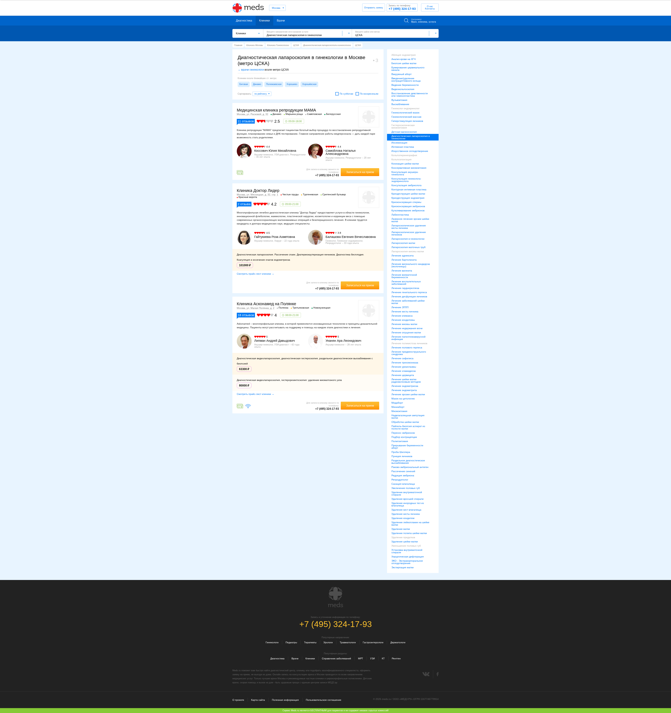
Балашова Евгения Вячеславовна (351, 237)
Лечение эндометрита (404, 390)
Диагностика (244, 20)
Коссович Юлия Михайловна (275, 150)
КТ (383, 658)
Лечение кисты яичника (404, 311)
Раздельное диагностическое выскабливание (408, 461)
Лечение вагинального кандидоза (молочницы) (410, 265)
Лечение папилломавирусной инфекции (408, 338)
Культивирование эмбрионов (407, 210)
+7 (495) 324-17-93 (402, 7)
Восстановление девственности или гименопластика (409, 94)
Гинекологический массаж (406, 116)
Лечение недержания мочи (407, 328)
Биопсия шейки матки (403, 63)
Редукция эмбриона (402, 475)
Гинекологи (272, 642)
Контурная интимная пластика (408, 189)
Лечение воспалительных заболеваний (406, 282)
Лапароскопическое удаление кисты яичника (408, 226)
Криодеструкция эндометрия (407, 197)
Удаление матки (400, 529)
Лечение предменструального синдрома (408, 353)
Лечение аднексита (402, 255)
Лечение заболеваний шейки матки (408, 301)
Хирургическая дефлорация (407, 556)
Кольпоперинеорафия (404, 155)
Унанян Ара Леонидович (343, 340)
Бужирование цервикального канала (407, 68)
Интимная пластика (402, 146)
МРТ (360, 658)
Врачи (281, 20)
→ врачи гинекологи (251, 69)
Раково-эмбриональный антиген (409, 467)
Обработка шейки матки (405, 422)
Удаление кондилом (402, 518)
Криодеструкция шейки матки (408, 193)
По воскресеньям (369, 93)
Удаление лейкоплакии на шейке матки (410, 523)
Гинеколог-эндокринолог (405, 108)
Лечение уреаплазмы (403, 366)
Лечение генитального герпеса (409, 292)
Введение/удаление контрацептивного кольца (406, 79)
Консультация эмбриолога (406, 185)
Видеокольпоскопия (402, 89)
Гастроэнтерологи (373, 642)
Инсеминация (399, 142)
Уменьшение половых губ (406, 545)
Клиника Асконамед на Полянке (266, 304)
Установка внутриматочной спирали (406, 551)
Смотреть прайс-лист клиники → (255, 273)
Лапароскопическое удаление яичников (408, 233)
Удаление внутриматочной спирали (406, 493)
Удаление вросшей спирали (407, 498)
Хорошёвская (309, 84)
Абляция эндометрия (403, 54)
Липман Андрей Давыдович (274, 340)
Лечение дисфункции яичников (409, 296)
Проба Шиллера (400, 452)
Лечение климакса (402, 315)
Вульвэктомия (399, 100)
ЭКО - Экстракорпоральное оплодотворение (407, 562)
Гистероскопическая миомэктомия (403, 126)
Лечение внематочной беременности (404, 276)
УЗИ (372, 658)
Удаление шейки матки (404, 541)
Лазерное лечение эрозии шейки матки (410, 220)
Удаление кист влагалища (406, 509)
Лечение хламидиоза (403, 371)
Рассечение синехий (403, 471)
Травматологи (348, 642)
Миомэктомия (399, 411)
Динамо (257, 84)
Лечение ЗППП (400, 307)
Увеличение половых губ (405, 488)
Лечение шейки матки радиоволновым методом (406, 380)
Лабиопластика (400, 214)
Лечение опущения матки (406, 332)
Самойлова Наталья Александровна (341, 152)
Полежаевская (274, 84)
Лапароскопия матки (403, 243)
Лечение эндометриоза (404, 386)
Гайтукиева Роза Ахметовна (274, 237)
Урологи (328, 642)
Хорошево (292, 84)
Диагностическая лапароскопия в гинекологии (410, 137)
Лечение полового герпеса (406, 347)
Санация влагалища (403, 483)
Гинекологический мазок (405, 112)
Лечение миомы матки (404, 324)
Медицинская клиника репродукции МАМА (276, 110)
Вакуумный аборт (401, 74)
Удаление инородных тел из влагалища (407, 504)
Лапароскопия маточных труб (408, 247)
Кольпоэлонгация (401, 159)
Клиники (264, 20)
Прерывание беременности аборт (407, 446)
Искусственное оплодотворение (409, 151)
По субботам (346, 93)
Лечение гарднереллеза (405, 288)
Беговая (243, 84)
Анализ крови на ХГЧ (403, 59)
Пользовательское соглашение (323, 699)
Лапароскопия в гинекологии (407, 238)
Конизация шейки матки (405, 163)
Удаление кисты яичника (405, 514)
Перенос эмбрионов (403, 432)
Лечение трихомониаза (404, 362)
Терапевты (310, 642)
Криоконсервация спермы (406, 202)
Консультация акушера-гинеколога (405, 173)
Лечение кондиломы (403, 319)
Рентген (396, 658)
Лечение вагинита (401, 270)
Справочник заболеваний (336, 658)
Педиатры (291, 642)
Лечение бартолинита (404, 259)
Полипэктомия (399, 441)
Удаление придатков (403, 537)
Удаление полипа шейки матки (409, 533)
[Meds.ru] (335, 597)
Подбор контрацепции (404, 437)
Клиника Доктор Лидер (258, 190)
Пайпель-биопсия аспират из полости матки (408, 427)
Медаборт (397, 402)
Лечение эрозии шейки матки (408, 394)
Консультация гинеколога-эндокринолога (406, 179)
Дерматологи (397, 642)
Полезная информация (285, 699)
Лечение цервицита (402, 375)
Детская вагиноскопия (404, 131)
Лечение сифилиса (402, 358)
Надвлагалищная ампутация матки (407, 416)
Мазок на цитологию (403, 398)
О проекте (238, 699)
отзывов (246, 121)
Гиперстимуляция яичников (407, 121)
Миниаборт (397, 407)
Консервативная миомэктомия (408, 167)
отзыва (244, 204)
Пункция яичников (401, 456)
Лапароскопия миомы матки (407, 251)
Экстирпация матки (402, 567)
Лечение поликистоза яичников (409, 343)
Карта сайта (258, 699)
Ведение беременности (405, 85)
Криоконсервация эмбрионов (408, 206)
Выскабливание (400, 104)
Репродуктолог (399, 479)
